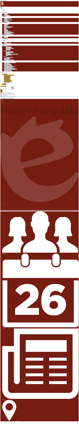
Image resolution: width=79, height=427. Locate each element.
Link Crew (5, 19)
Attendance (5, 37)
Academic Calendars (7, 15)
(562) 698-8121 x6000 (19, 104)
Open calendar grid (11, 98)
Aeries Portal (4, 84)
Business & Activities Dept (8, 18)
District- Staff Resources (9, 57)
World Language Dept (7, 27)
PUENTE (5, 29)
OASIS (5, 28)
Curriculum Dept (6, 24)
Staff (4, 56)
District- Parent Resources (9, 52)
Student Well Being (8, 46)
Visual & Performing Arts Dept (8, 26)
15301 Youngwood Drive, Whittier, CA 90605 (7, 104)
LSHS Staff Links (6, 59)
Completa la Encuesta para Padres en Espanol (10, 69)
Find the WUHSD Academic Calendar (9, 66)
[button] (4, 13)
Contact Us (30, 104)
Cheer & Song (6, 20)
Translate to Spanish (3, 86)
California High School (7, 75)
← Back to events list (4, 98)
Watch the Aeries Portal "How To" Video (10, 62)
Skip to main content (3, 0)
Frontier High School (7, 76)
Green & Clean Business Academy (9, 32)
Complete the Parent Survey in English (9, 68)
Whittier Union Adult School (8, 81)
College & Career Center (7, 43)
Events (1, 96)
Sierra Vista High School (7, 80)
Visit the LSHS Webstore (7, 64)
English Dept (6, 25)
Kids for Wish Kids (8, 47)
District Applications (7, 58)
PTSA (7, 55)
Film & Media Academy (7, 31)
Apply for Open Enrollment (8, 67)
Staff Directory (6, 14)
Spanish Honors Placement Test (8, 34)
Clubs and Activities (7, 21)
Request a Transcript (7, 63)
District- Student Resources (10, 48)
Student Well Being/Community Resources (12, 54)
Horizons (5, 42)
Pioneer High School (7, 78)
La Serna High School (7, 77)
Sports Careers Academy (7, 33)
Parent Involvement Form (9, 51)
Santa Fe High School (7, 79)
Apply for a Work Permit (7, 70)
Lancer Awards (8, 49)
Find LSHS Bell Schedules (8, 65)
